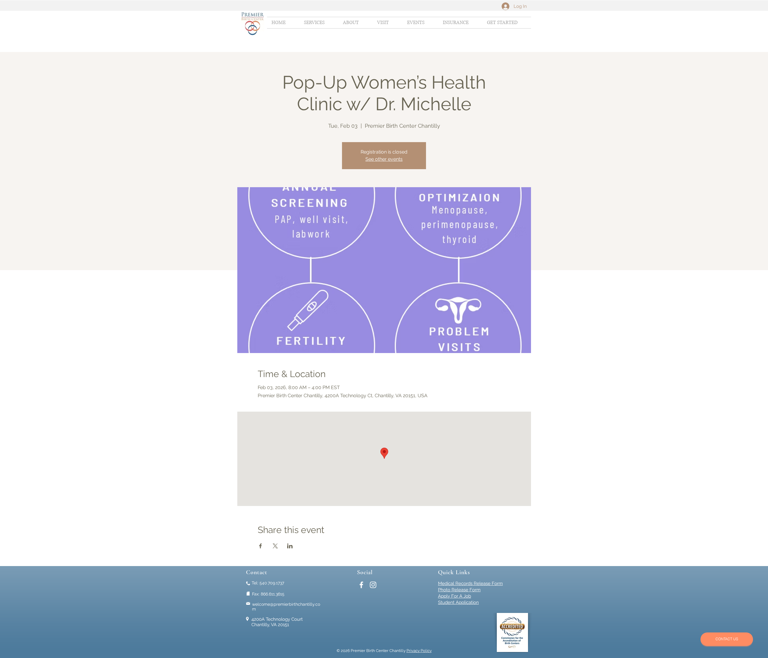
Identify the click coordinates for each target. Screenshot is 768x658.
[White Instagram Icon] (373, 584)
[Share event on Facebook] (260, 546)
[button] (318, 22)
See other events (384, 159)
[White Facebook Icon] (361, 584)
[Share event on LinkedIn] (290, 546)
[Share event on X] (275, 546)
